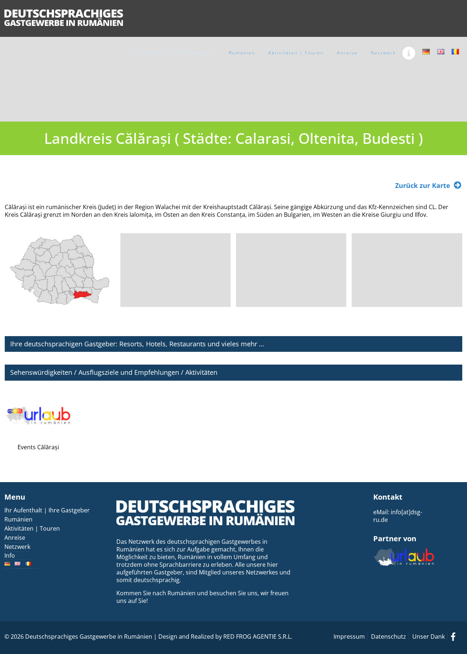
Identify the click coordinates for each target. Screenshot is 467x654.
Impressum (349, 636)
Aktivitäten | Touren (32, 528)
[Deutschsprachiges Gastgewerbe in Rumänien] (63, 17)
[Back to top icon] (432, 639)
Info (9, 555)
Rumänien (18, 519)
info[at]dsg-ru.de (397, 516)
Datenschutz (388, 636)
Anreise (14, 538)
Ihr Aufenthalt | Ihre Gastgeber (47, 510)
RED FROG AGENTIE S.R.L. (257, 636)
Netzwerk (17, 547)
